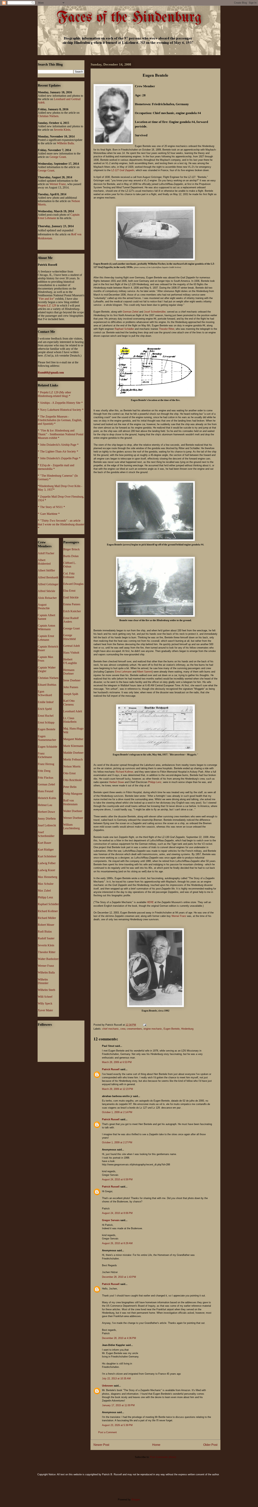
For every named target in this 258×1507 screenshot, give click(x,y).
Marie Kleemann (73, 745)
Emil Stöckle (71, 597)
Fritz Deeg (44, 770)
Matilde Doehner (73, 752)
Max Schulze (45, 883)
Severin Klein (62, 129)
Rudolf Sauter (46, 938)
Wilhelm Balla (46, 972)
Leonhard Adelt (72, 711)
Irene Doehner (71, 680)
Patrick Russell (111, 1069)
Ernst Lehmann (123, 671)
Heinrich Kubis (47, 798)
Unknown (107, 1385)
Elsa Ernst (69, 590)
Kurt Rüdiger (46, 849)
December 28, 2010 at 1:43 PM (119, 1276)
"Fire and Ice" (46, 298)
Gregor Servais (111, 1220)
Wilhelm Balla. (66, 143)
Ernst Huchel (45, 715)
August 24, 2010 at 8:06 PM (117, 1213)
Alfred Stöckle (46, 591)
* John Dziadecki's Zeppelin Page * (59, 458)
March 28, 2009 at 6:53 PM (117, 1062)
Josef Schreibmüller (154, 311)
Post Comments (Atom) (163, 1457)
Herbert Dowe (116, 782)
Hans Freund (45, 791)
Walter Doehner (72, 811)
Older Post (210, 1444)
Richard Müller (47, 917)
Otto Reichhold (72, 780)
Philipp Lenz (154, 782)
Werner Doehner (73, 817)
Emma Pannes (71, 604)
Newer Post (101, 1444)
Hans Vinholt (71, 652)
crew (122, 1028)
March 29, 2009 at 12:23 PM (117, 1089)
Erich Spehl (45, 708)
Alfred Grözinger (48, 584)
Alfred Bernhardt (48, 577)
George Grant (57, 156)
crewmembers (134, 1028)
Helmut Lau (45, 805)
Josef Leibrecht (47, 825)
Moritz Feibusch (73, 759)
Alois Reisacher (47, 597)
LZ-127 (122, 170)
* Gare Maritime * (49, 513)
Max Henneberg (47, 877)
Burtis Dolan (71, 556)
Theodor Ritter (166, 328)
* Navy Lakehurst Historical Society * (60, 409)
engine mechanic (153, 1028)
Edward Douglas (73, 583)
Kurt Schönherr (47, 856)
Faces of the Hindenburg (129, 17)
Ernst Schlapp (46, 722)
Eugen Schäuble (47, 746)
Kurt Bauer (44, 842)
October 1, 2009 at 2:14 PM (117, 1112)
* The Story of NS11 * (51, 507)
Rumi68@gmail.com (51, 372)
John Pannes (70, 687)
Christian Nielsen (48, 677)
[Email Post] (144, 1024)
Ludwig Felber (47, 863)
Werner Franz (178, 916)
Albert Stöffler (46, 570)
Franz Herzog (46, 764)
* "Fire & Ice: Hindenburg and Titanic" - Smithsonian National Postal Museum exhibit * (60, 434)
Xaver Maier (45, 1010)
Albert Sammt (144, 671)
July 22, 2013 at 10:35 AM (116, 1378)
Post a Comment (107, 1432)
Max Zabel (44, 890)
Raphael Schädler (124, 328)
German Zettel (130, 311)
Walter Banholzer (48, 958)
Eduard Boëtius (47, 684)
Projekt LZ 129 (47, 305)
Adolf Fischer (46, 553)
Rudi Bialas (45, 931)
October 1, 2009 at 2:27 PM (117, 1142)
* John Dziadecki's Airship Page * (58, 444)
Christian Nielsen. (48, 116)
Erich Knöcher (72, 611)
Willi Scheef (45, 996)
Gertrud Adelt (71, 645)
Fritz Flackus (45, 777)
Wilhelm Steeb (46, 989)
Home (156, 1444)
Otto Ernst (69, 773)
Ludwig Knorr (46, 870)
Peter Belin (69, 786)
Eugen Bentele (172, 1028)
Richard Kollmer (124, 771)
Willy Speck (45, 1003)
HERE (150, 902)
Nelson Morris (71, 766)
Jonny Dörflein (47, 818)
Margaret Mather (73, 739)
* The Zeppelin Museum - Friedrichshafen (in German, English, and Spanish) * (60, 420)
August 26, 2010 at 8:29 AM (117, 1243)
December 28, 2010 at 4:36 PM (119, 1338)
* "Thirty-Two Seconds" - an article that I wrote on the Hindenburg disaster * (61, 524)
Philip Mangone (72, 793)
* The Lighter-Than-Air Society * (58, 451)
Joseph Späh (70, 694)
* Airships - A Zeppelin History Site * (60, 402)
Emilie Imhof (45, 702)
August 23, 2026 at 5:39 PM (117, 1425)
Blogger (135, 1499)
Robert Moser (46, 924)
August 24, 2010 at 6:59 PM (117, 1179)
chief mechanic (110, 1028)
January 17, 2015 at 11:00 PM (118, 1405)
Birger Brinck (71, 549)
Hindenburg (187, 1028)
